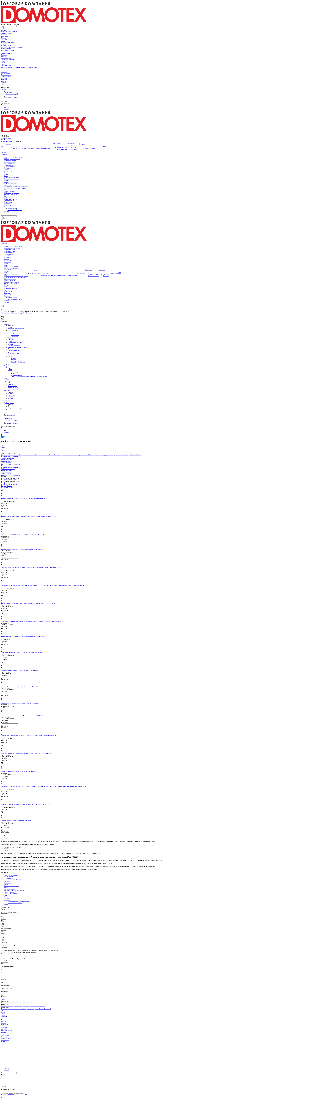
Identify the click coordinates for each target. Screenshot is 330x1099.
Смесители (27, 455)
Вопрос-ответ (5, 1040)
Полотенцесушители (60, 455)
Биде (113, 455)
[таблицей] (4, 489)
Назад (11, 325)
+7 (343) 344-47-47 (6, 139)
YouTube (6, 107)
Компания (10, 393)
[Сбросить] (2, 995)
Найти (2, 1074)
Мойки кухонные (93, 455)
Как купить (11, 384)
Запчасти (13, 359)
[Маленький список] (1, 490)
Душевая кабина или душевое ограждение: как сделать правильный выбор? (23, 1006)
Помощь (3, 1032)
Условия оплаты (5, 1035)
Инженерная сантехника (42, 455)
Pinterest (6, 109)
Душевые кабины (6, 455)
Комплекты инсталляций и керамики (77, 455)
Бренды (3, 1015)
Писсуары (128, 455)
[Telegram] (4, 437)
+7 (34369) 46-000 (6, 138)
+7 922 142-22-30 (6, 141)
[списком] (2, 489)
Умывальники (15, 335)
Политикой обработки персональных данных (14, 1094)
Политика (4, 1029)
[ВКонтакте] (2, 437)
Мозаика (51, 455)
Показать (3, 996)
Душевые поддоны (119, 455)
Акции (3, 1012)
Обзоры (3, 1041)
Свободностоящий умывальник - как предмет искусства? (17, 1002)
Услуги (10, 370)
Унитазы (21, 455)
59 (6, 838)
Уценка (139, 455)
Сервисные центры (16, 375)
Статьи (3, 999)
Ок (1, 1097)
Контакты (3, 1023)
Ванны (33, 455)
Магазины (4, 1027)
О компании (4, 1019)
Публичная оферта (6, 1030)
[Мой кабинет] (1, 308)
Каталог (10, 327)
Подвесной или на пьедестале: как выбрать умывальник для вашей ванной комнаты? (26, 1009)
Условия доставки (6, 1036)
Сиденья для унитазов (105, 455)
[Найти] (2, 28)
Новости (3, 1021)
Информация (4, 1024)
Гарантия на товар (6, 1038)
